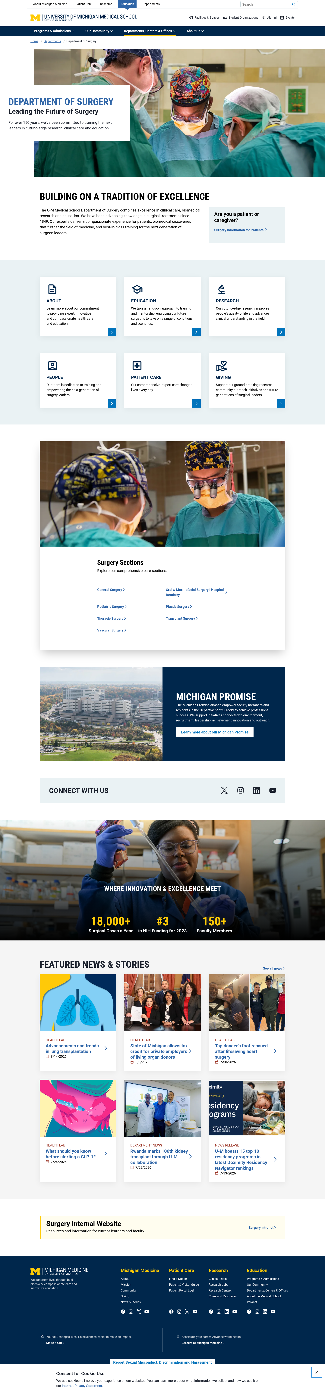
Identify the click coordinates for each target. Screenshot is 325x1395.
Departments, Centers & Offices (267, 1290)
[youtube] (272, 790)
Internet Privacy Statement (82, 1386)
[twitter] (139, 1311)
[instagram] (240, 790)
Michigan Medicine (140, 1270)
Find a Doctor (178, 1279)
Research (106, 4)
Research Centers (220, 1290)
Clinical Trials (218, 1279)
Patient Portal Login (182, 1290)
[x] (224, 790)
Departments (151, 4)
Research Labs (218, 1284)
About (125, 1279)
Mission (126, 1284)
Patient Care (83, 4)
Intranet (252, 1302)
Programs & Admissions (263, 1279)
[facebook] (123, 1311)
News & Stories (131, 1302)
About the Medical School (264, 1296)
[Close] (317, 1372)
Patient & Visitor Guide (184, 1284)
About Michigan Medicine (50, 4)
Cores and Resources (223, 1296)
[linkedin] (256, 790)
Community (128, 1290)
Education (127, 4)
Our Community (257, 1284)
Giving (125, 1296)
